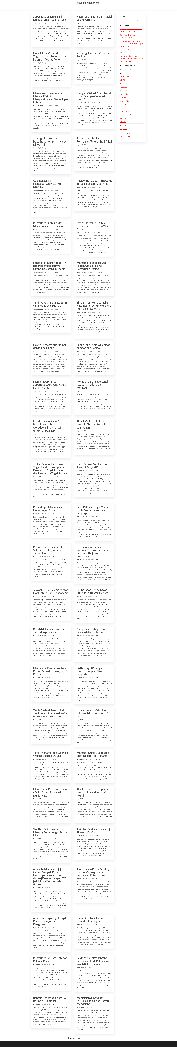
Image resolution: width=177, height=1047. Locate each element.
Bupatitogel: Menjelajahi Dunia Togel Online (47, 508)
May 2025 (123, 129)
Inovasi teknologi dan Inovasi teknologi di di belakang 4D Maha (93, 713)
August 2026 (124, 76)
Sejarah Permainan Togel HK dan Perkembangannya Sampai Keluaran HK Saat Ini (49, 265)
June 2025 (123, 125)
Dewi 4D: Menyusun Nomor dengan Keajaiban (49, 346)
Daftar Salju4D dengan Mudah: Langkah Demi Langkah (90, 671)
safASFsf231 (49, 23)
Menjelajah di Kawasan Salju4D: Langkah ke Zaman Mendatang (93, 1000)
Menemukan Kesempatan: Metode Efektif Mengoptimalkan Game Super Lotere (50, 97)
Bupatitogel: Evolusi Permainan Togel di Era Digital (94, 140)
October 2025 (125, 111)
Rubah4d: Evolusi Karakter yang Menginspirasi (48, 630)
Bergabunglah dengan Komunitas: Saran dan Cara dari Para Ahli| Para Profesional (92, 551)
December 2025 (125, 104)
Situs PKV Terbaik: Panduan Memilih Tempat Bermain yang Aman (93, 424)
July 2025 (123, 122)
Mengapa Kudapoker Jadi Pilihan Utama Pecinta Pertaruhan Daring (92, 265)
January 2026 (124, 101)
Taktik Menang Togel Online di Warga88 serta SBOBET (51, 754)
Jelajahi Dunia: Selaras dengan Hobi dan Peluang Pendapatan (50, 591)
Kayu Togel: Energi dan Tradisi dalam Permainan (94, 18)
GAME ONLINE (125, 136)
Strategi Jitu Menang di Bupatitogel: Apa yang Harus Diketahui (50, 141)
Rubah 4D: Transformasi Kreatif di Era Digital (91, 919)
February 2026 (125, 97)
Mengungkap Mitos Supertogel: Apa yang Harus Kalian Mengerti (49, 384)
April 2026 (123, 90)
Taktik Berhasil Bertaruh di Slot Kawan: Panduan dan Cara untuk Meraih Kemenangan (50, 713)
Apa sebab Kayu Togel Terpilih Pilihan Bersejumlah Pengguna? (50, 921)
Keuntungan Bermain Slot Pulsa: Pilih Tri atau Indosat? (93, 591)
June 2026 (123, 83)
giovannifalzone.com (88, 2)
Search (122, 17)
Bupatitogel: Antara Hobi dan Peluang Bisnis (50, 959)
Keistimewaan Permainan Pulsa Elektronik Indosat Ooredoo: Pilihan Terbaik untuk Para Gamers (48, 426)
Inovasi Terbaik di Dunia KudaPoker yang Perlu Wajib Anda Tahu (93, 226)
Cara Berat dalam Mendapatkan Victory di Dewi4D (47, 183)
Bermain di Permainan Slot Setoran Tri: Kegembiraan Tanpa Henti (48, 550)
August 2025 (124, 118)
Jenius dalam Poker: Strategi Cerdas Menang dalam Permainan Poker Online (93, 872)
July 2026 (123, 80)
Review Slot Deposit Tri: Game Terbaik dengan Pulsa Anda (94, 182)
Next (78, 1038)
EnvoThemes (92, 1044)
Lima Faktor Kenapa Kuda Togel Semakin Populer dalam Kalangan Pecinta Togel (50, 56)
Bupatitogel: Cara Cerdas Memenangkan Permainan (48, 224)
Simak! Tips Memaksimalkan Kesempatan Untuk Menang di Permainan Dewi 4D (94, 305)
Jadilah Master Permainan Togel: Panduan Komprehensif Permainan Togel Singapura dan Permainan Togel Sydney (50, 469)
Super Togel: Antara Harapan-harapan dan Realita (94, 346)
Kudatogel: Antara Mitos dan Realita (93, 55)
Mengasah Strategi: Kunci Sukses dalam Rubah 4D (92, 630)
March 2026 (124, 94)
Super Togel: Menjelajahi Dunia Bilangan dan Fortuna (49, 18)
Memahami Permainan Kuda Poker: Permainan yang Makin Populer (50, 671)
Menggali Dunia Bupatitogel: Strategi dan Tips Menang (93, 754)
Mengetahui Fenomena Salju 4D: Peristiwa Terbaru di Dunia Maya (50, 792)
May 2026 (123, 87)
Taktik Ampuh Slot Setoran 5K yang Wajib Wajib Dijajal (50, 304)
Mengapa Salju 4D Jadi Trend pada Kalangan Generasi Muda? (94, 96)
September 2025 (126, 115)
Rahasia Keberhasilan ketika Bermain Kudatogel (49, 999)
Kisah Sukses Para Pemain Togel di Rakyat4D (92, 466)
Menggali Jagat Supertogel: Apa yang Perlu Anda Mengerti (92, 384)
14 (74, 1038)
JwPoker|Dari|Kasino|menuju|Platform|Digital (94, 831)
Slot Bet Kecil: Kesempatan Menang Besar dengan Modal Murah (94, 792)
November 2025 (125, 108)
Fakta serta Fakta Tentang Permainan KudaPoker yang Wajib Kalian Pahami (93, 961)
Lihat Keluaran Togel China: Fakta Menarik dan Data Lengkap (93, 510)
